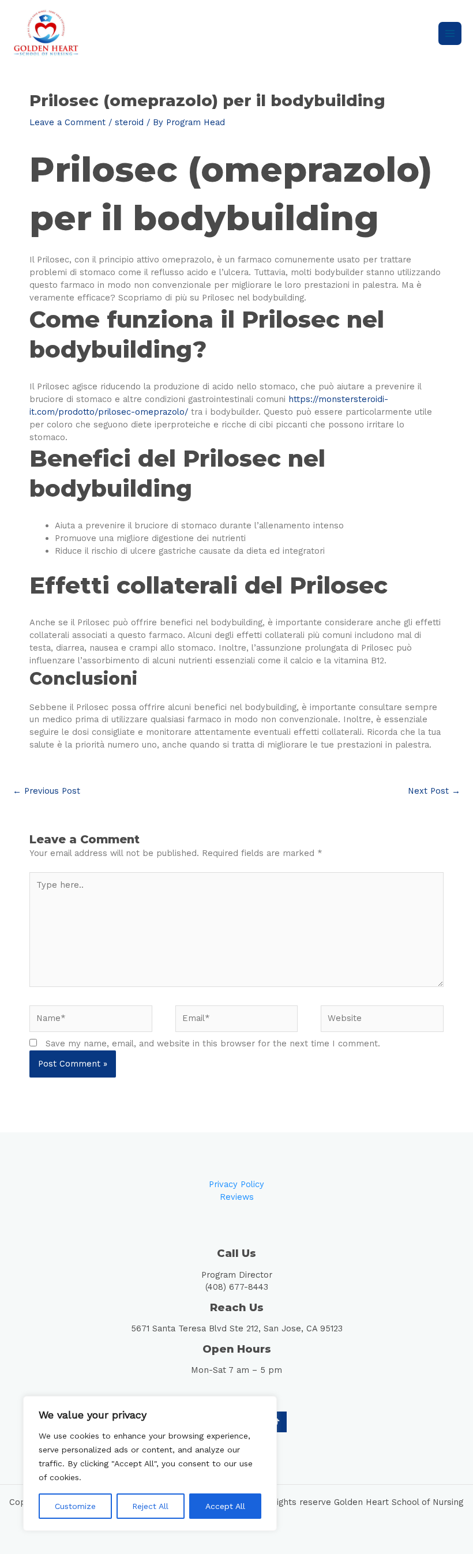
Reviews (237, 1197)
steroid (129, 122)
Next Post (434, 791)
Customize (75, 1506)
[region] (150, 1463)
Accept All (225, 1506)
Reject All (150, 1506)
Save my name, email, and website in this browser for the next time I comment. (213, 1043)
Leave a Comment (67, 122)
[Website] (382, 1021)
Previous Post (46, 791)
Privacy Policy (236, 1184)
